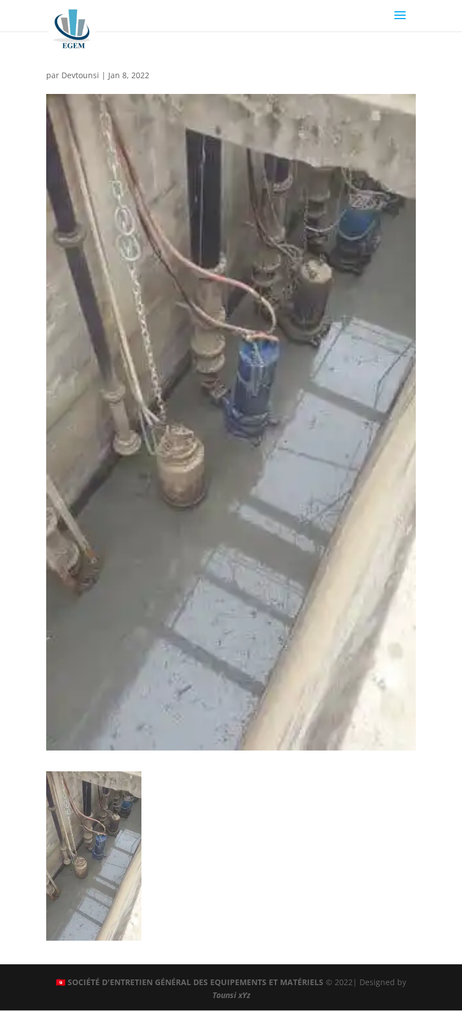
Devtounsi (80, 75)
